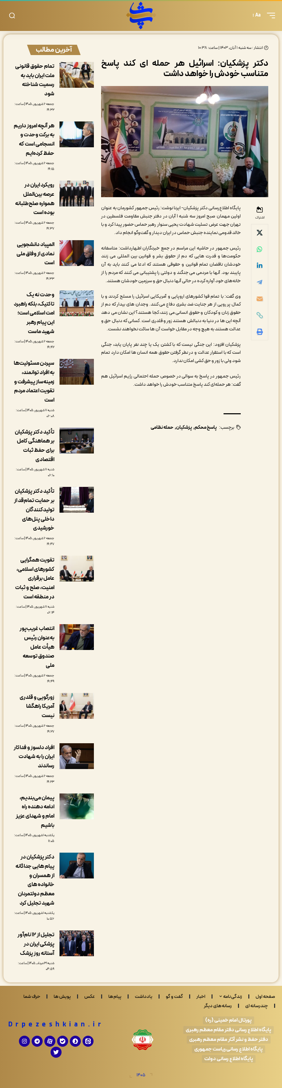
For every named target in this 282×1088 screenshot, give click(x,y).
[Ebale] (62, 1041)
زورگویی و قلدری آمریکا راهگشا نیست (37, 706)
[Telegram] (37, 1041)
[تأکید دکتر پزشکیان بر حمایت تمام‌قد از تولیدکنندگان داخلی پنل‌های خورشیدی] (76, 500)
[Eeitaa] (88, 1041)
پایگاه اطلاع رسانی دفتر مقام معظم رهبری (228, 1030)
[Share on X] (259, 232)
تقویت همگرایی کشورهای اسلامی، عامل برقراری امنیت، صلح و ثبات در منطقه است (34, 578)
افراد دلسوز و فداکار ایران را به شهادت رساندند (34, 757)
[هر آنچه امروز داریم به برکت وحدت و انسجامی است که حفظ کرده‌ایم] (76, 134)
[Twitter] (56, 1052)
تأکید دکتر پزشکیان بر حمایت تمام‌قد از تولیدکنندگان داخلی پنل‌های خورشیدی (34, 509)
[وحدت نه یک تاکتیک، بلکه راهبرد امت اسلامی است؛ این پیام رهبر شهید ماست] (76, 303)
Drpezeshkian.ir (56, 1024)
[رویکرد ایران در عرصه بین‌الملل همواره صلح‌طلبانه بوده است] (76, 193)
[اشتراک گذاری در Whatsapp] (259, 249)
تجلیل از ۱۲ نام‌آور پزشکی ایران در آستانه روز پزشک (36, 944)
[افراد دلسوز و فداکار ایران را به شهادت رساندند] (76, 756)
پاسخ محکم (206, 427)
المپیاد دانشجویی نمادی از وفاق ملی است (35, 254)
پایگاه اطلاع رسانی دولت (228, 1059)
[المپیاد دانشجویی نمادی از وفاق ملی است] (76, 253)
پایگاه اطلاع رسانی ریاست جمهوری (228, 1049)
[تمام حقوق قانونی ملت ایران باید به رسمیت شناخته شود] (76, 75)
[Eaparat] (49, 1041)
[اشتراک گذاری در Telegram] (259, 282)
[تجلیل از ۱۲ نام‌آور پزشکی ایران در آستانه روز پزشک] (76, 943)
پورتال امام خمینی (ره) (228, 1020)
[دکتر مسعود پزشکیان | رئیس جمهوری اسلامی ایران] (141, 15)
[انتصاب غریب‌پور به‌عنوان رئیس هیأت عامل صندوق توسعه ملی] (76, 637)
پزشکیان (184, 427)
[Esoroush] (75, 1041)
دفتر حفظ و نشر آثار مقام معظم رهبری (228, 1040)
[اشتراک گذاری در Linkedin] (259, 265)
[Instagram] (24, 1041)
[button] (269, 15)
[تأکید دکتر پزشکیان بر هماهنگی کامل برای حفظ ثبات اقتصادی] (76, 441)
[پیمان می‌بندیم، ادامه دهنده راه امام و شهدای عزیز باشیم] (76, 806)
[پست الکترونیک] (259, 298)
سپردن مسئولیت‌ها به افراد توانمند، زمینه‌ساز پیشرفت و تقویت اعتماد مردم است (34, 381)
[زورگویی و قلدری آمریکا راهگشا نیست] (76, 706)
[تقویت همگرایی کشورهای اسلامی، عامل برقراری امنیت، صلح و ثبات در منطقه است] (76, 569)
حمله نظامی (162, 427)
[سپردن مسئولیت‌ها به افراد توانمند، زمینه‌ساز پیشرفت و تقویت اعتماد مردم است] (76, 372)
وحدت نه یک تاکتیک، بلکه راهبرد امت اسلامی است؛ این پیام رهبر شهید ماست (34, 313)
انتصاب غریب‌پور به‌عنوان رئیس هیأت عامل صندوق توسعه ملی (37, 647)
